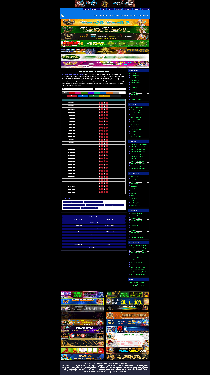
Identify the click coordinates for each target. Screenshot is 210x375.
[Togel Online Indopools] (127, 343)
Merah (72, 95)
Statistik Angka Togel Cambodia (138, 151)
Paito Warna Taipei (135, 126)
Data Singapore (134, 176)
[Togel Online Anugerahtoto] (127, 322)
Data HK (140, 366)
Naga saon (143, 282)
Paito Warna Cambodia (136, 114)
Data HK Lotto (137, 370)
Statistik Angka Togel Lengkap (138, 168)
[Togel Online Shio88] (127, 350)
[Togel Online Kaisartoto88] (82, 350)
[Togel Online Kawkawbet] (82, 308)
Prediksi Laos (133, 92)
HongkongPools (88, 370)
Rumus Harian (110, 219)
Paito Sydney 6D (127, 9)
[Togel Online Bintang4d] (82, 329)
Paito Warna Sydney (135, 112)
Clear (65, 92)
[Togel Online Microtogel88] (82, 294)
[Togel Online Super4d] (105, 36)
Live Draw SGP (128, 368)
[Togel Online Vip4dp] (127, 308)
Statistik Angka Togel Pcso (137, 156)
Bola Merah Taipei (135, 232)
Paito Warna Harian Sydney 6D (138, 272)
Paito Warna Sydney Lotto (104, 370)
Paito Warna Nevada (135, 129)
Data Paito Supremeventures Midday (95, 205)
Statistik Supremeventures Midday (71, 208)
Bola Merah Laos (134, 230)
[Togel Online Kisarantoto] (105, 50)
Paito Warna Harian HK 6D (137, 269)
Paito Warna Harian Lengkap (137, 274)
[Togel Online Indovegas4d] (127, 357)
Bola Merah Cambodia (136, 220)
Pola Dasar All (110, 231)
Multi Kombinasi (110, 238)
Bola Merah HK (134, 215)
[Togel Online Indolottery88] (127, 329)
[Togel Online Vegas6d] (82, 315)
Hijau (94, 95)
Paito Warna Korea (135, 122)
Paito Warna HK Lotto (123, 370)
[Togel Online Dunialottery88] (127, 315)
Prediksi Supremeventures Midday (89, 208)
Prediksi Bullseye (134, 85)
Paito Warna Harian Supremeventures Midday (74, 205)
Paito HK (104, 9)
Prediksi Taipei (134, 94)
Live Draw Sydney (114, 15)
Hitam (115, 95)
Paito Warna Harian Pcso (136, 257)
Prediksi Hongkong (135, 77)
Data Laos (133, 193)
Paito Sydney (119, 9)
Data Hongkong (134, 179)
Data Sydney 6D (134, 203)
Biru (83, 95)
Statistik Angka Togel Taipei (137, 163)
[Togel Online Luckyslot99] (127, 301)
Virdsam (131, 282)
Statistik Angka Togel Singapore (138, 144)
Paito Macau (86, 9)
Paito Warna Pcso (135, 119)
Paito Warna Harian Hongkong (138, 248)
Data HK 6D (133, 200)
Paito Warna (124, 15)
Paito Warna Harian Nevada (137, 267)
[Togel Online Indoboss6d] (127, 294)
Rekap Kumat (94, 222)
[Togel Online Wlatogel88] (82, 336)
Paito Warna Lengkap (136, 136)
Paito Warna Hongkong (136, 110)
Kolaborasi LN (110, 244)
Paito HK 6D (110, 9)
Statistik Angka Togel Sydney (138, 149)
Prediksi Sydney (134, 80)
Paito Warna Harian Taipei (137, 264)
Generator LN (78, 219)
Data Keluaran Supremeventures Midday (73, 202)
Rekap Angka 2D (94, 228)
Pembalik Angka (79, 238)
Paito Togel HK (132, 73)
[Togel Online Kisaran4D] (105, 43)
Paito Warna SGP (130, 366)
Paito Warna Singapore (136, 107)
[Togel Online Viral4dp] (105, 64)
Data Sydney (133, 181)
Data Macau (136, 9)
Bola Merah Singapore (136, 213)
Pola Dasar (94, 235)
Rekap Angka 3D (110, 225)
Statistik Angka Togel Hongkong (138, 146)
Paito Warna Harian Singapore (138, 245)
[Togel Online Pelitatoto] (105, 57)
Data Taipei (133, 195)
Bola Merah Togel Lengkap (137, 237)
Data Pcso (133, 188)
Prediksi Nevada (134, 97)
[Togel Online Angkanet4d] (127, 336)
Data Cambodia (145, 9)
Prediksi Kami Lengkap (136, 99)
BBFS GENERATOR (94, 216)
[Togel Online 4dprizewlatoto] (82, 343)
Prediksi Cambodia (135, 82)
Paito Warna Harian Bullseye (137, 255)
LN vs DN (94, 241)
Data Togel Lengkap (135, 205)
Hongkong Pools (140, 285)
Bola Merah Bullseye (135, 223)
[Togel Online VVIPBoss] (105, 22)
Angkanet (137, 368)
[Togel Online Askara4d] (82, 322)
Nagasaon (136, 282)
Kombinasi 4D (78, 244)
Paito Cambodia (95, 9)
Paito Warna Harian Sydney (137, 250)
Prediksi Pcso (133, 87)
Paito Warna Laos (135, 124)
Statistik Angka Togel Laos (137, 161)
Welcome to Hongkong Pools (136, 284)
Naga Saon (103, 366)
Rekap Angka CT (79, 225)
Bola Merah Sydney (135, 218)
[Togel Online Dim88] (105, 29)
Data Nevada (133, 198)
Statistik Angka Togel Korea (137, 159)
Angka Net (73, 366)
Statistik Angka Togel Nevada (138, 166)
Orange (104, 95)
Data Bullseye (134, 186)
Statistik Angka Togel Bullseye (138, 154)
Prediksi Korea (134, 89)
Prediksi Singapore (135, 75)
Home (95, 15)
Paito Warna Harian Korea (137, 260)
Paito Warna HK (84, 366)
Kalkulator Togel (94, 247)
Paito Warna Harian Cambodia (138, 252)
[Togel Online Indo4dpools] (82, 357)
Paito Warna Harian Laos (136, 262)
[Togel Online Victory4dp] (82, 301)
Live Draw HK (103, 15)
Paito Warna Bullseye (135, 117)
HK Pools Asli (121, 372)
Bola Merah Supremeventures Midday (94, 71)
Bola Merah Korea (135, 228)
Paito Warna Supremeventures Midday (93, 202)
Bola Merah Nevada (135, 235)
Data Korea (133, 191)
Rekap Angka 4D (79, 231)
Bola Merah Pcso (134, 225)
